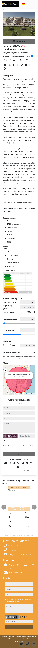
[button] (3, 507)
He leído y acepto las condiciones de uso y (19, 447)
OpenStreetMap (25, 394)
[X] (17, 65)
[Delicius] (22, 65)
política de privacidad (13, 601)
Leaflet (17, 394)
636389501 (19, 404)
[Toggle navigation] (34, 4)
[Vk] (26, 65)
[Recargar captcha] (5, 440)
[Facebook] (14, 65)
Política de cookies (12, 639)
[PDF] (9, 65)
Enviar (19, 454)
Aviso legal (23, 639)
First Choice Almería (14, 636)
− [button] (5, 370)
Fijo (6, 345)
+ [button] (5, 367)
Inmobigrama (19, 641)
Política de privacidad (29, 636)
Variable (15, 345)
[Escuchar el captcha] (7, 440)
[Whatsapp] (30, 65)
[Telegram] (5, 68)
